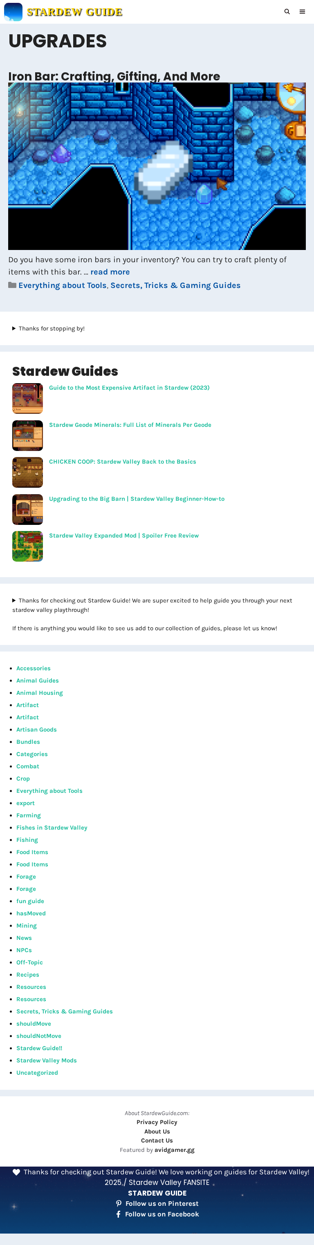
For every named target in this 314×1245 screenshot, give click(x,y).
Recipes (27, 974)
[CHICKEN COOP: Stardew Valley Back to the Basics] (27, 474)
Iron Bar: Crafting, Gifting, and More (114, 77)
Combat (27, 766)
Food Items (32, 852)
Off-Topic (29, 962)
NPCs (24, 950)
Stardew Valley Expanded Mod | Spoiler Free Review (124, 535)
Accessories (33, 668)
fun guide (30, 901)
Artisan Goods (36, 729)
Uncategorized (37, 1072)
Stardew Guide (74, 12)
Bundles (28, 741)
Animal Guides (37, 680)
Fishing (27, 839)
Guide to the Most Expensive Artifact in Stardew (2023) (129, 387)
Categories (32, 754)
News (24, 938)
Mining (26, 925)
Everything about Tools (62, 285)
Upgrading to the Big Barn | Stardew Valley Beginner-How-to (136, 498)
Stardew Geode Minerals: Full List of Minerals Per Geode (130, 424)
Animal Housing (39, 692)
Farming (28, 815)
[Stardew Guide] (13, 12)
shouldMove (33, 1023)
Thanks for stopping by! (52, 328)
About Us (157, 1131)
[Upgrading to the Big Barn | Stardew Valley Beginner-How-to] (27, 511)
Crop (23, 778)
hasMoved (31, 913)
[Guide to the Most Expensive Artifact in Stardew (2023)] (27, 400)
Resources (31, 987)
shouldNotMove (38, 1036)
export (25, 803)
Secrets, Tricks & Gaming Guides (175, 285)
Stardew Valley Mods (46, 1060)
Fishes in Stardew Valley (51, 827)
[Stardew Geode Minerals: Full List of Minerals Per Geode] (27, 437)
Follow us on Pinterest (162, 1203)
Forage (26, 876)
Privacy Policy (157, 1122)
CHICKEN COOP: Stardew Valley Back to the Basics (122, 461)
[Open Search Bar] (287, 12)
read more (110, 272)
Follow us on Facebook (162, 1214)
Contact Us (157, 1140)
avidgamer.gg (175, 1150)
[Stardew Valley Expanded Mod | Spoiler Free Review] (27, 547)
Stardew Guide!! (39, 1048)
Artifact (27, 705)
